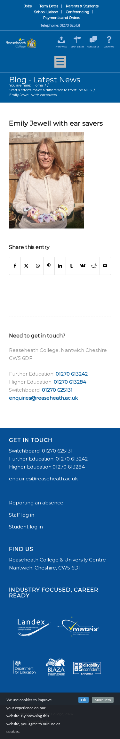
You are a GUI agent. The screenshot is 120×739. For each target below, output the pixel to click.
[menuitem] (28, 6)
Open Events (77, 47)
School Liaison (46, 12)
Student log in (26, 527)
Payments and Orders (61, 17)
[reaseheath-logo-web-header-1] (21, 43)
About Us (109, 47)
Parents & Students (82, 6)
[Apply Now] (61, 39)
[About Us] (109, 39)
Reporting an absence (37, 503)
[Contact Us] (93, 39)
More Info (102, 700)
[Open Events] (77, 39)
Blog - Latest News (44, 79)
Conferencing (77, 12)
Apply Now (61, 47)
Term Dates (48, 6)
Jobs (28, 6)
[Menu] (60, 64)
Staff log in (21, 515)
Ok (83, 700)
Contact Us (93, 47)
